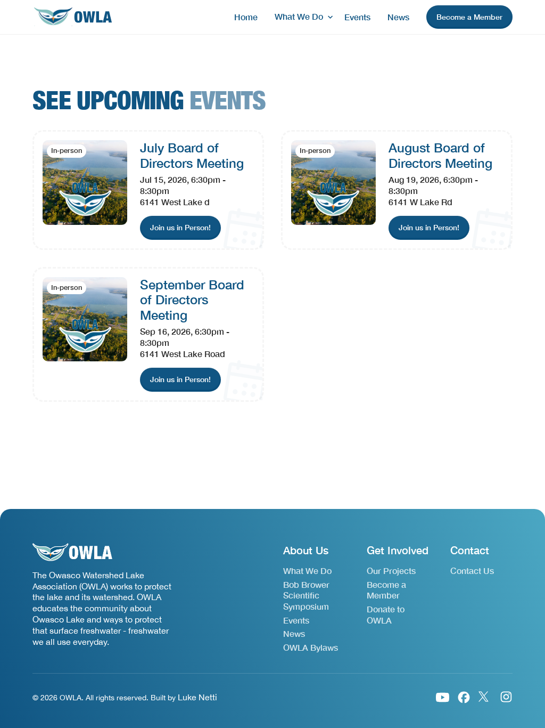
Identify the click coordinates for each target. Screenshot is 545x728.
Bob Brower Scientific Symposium (306, 595)
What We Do (307, 570)
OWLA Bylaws (310, 647)
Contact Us (472, 570)
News (398, 17)
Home (246, 17)
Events (357, 17)
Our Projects (391, 570)
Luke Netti (197, 697)
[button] (301, 16)
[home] (72, 17)
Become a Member (386, 590)
